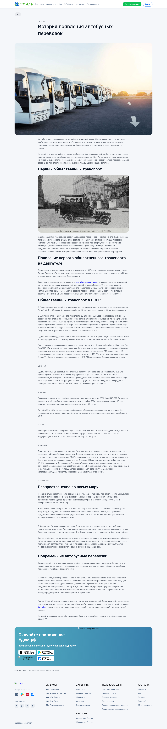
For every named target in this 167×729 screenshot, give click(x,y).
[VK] (16, 706)
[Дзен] (33, 706)
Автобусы (42, 607)
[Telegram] (27, 706)
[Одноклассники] (22, 706)
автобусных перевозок (87, 282)
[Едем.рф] (24, 4)
